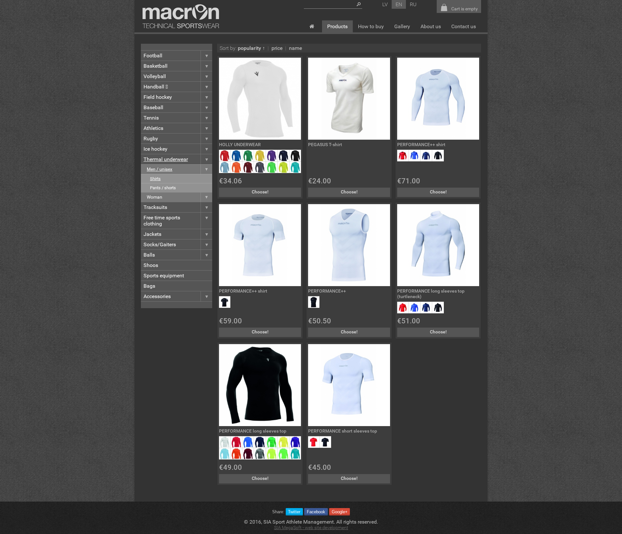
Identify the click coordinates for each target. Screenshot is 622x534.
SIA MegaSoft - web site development (311, 527)
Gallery (402, 26)
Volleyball (155, 76)
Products (337, 26)
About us (430, 26)
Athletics (153, 128)
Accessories (157, 296)
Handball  (156, 87)
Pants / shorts (163, 187)
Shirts (155, 178)
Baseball (153, 107)
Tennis (151, 118)
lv (385, 4)
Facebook (316, 511)
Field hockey (158, 97)
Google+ (340, 511)
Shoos (151, 265)
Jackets (152, 234)
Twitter (294, 511)
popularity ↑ (251, 48)
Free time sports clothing (162, 221)
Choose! (260, 192)
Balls (149, 255)
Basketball (155, 66)
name (295, 48)
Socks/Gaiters (160, 244)
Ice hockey (155, 149)
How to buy (371, 26)
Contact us (463, 26)
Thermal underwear (166, 159)
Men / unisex (159, 169)
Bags (149, 286)
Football (153, 55)
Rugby (151, 138)
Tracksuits (155, 207)
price (276, 48)
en (399, 4)
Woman (154, 197)
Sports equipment (164, 276)
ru (413, 4)
